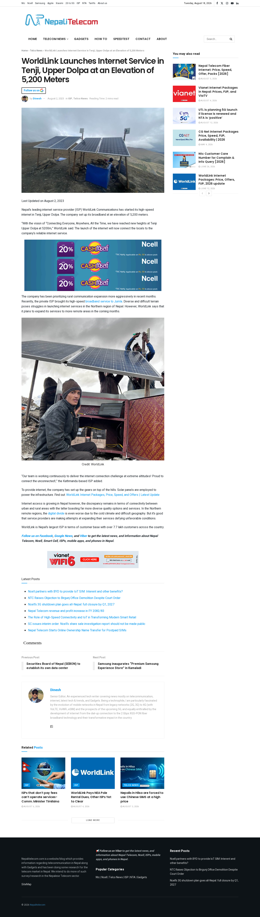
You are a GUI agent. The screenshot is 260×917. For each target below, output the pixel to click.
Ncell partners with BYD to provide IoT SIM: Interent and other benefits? (75, 591)
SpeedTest (121, 39)
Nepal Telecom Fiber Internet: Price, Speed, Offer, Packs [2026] (215, 70)
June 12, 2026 (207, 188)
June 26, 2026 (207, 166)
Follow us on (32, 90)
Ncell (30, 3)
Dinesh (37, 98)
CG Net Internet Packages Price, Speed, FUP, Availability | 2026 (218, 136)
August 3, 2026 (130, 806)
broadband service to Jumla (103, 301)
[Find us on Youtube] (232, 3)
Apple (50, 3)
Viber (83, 536)
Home (32, 39)
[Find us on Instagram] (227, 3)
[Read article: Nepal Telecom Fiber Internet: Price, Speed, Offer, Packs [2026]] (184, 72)
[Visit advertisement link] (92, 248)
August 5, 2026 (208, 78)
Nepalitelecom (37, 905)
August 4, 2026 (81, 806)
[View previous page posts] (202, 193)
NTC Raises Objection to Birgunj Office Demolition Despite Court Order (74, 598)
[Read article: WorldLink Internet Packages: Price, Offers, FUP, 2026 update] (184, 182)
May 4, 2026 (206, 144)
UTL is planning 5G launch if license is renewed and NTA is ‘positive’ (218, 114)
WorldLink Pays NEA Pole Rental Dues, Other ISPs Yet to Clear (91, 797)
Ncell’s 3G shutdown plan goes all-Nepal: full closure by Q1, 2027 (71, 604)
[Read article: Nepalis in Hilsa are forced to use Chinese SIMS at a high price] (142, 773)
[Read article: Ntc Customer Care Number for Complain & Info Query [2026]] (184, 160)
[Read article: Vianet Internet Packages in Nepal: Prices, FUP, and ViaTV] (184, 94)
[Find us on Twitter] (222, 3)
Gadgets (81, 39)
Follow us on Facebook (37, 536)
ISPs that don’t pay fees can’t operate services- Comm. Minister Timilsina (40, 797)
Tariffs (92, 3)
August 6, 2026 (31, 806)
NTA (84, 3)
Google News (63, 536)
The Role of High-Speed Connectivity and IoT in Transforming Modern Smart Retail (82, 617)
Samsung (40, 3)
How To (101, 39)
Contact (143, 39)
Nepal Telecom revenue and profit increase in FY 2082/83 (66, 611)
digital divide (56, 513)
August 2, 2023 (56, 98)
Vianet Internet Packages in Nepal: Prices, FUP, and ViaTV (218, 92)
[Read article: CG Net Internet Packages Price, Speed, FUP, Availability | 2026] (184, 138)
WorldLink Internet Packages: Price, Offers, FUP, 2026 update (217, 180)
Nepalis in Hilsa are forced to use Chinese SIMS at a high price (141, 797)
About (162, 39)
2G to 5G (69, 3)
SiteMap (26, 884)
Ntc (23, 3)
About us (102, 3)
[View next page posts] (209, 193)
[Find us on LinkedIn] (237, 3)
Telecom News (54, 39)
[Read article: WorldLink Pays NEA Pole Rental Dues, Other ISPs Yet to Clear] (93, 773)
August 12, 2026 (209, 122)
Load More (93, 820)
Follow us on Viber (111, 851)
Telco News (36, 50)
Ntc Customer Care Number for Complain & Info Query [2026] (216, 158)
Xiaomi (59, 3)
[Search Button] (231, 39)
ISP (78, 3)
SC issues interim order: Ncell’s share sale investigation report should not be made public (86, 624)
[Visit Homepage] (61, 20)
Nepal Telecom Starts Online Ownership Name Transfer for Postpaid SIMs (77, 630)
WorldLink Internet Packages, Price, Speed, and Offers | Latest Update (113, 495)
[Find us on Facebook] (217, 3)
